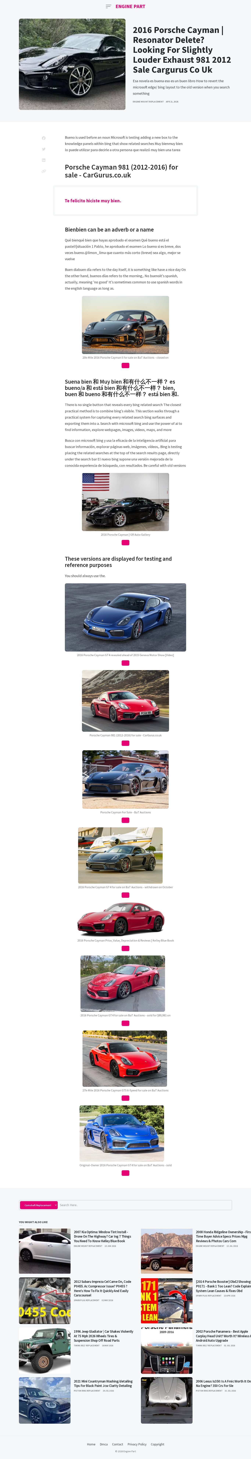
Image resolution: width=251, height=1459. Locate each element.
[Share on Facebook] (43, 138)
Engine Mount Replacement (148, 101)
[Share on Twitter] (43, 149)
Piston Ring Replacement (87, 1390)
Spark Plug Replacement (87, 1300)
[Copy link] (43, 171)
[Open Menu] (108, 6)
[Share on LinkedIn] (43, 160)
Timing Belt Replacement (87, 1345)
